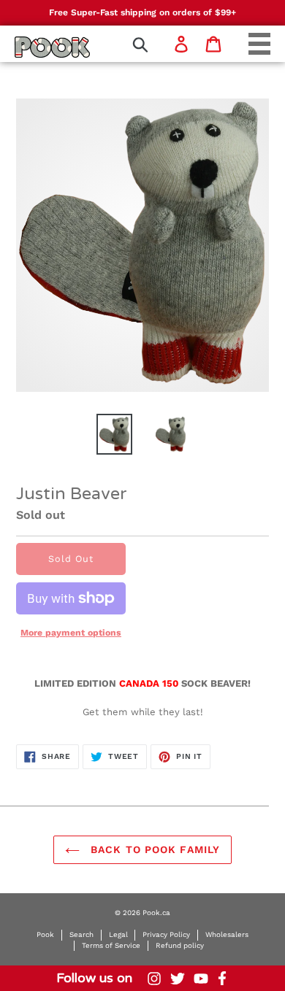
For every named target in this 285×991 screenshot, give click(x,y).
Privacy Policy (166, 934)
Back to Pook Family (153, 849)
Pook (45, 934)
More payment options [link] (70, 633)
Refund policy (180, 945)
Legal (118, 934)
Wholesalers (226, 934)
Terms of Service (111, 945)
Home (33, 46)
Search (81, 934)
